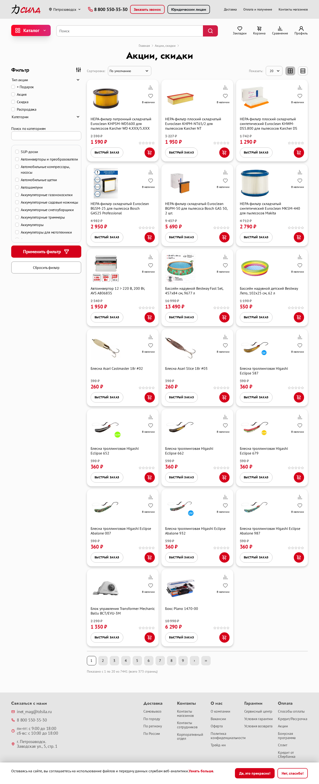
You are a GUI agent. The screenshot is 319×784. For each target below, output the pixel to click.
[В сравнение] (150, 87)
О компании (220, 711)
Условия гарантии (258, 719)
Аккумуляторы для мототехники (46, 232)
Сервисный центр (258, 711)
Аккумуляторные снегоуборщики (47, 209)
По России (151, 734)
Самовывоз (152, 711)
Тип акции (20, 79)
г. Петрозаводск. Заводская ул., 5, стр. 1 (37, 744)
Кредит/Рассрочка (292, 719)
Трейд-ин (218, 745)
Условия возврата (258, 726)
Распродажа (26, 109)
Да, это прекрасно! (254, 773)
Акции (283, 726)
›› (206, 660)
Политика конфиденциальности (226, 736)
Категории (20, 116)
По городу (151, 719)
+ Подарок (25, 86)
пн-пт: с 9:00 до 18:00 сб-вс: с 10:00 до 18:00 (37, 731)
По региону (152, 726)
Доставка (230, 9)
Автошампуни (32, 187)
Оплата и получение (257, 9)
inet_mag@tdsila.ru (34, 711)
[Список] (303, 70)
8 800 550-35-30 (32, 720)
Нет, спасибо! (293, 773)
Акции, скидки (165, 46)
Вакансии (218, 719)
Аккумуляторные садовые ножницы (49, 202)
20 (271, 71)
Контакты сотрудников (187, 725)
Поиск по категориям (28, 128)
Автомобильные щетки (39, 179)
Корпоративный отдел (190, 737)
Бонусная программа (287, 736)
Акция (22, 94)
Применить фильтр (42, 252)
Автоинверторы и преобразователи (49, 159)
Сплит (282, 745)
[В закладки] (150, 96)
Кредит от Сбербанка (286, 755)
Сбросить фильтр (46, 267)
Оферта (217, 726)
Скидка (22, 101)
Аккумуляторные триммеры (43, 217)
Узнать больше (201, 771)
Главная (144, 46)
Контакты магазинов (293, 9)
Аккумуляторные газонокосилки (46, 194)
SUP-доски (29, 151)
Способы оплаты (291, 711)
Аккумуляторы (32, 224)
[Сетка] (290, 70)
